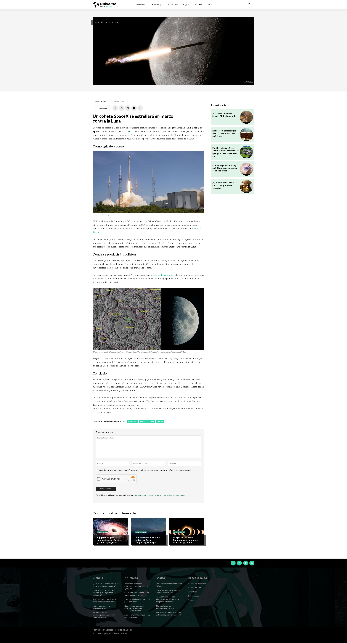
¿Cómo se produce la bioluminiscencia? (101, 607)
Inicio (97, 22)
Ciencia (104, 22)
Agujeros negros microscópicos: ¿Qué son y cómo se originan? (109, 540)
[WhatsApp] (127, 108)
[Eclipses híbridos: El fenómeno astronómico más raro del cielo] (186, 531)
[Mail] (245, 563)
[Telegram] (134, 108)
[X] (121, 108)
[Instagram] (239, 563)
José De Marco (100, 101)
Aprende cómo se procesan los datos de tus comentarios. (160, 495)
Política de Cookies (124, 629)
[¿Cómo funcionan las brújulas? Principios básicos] (246, 117)
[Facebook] (115, 108)
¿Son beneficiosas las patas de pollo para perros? (137, 600)
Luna (126, 131)
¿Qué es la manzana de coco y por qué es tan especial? (223, 185)
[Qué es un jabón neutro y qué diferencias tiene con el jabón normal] (246, 169)
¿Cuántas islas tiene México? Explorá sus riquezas (168, 591)
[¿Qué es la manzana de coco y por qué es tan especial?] (246, 186)
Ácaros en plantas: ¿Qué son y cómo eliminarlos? (137, 616)
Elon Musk (132, 421)
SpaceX (160, 421)
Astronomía (114, 22)
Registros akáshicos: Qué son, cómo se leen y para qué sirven (224, 133)
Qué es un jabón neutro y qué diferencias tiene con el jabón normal (224, 168)
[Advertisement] (232, 218)
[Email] (140, 108)
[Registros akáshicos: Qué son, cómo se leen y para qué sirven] (246, 134)
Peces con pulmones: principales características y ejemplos (136, 586)
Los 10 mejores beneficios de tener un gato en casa (136, 593)
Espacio (143, 421)
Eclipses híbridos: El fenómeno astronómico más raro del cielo (185, 540)
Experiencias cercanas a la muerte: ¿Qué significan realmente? (104, 592)
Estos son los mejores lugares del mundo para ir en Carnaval (168, 613)
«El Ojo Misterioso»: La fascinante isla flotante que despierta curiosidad (167, 599)
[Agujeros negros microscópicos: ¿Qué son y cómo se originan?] (110, 531)
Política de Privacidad (103, 629)
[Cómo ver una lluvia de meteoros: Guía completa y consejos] (148, 531)
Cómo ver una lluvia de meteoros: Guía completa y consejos (147, 540)
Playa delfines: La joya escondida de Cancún (165, 607)
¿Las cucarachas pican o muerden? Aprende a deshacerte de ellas (134, 608)
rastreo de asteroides (163, 275)
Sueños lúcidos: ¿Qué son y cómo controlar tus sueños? (104, 600)
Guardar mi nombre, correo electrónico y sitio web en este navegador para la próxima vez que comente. (145, 470)
